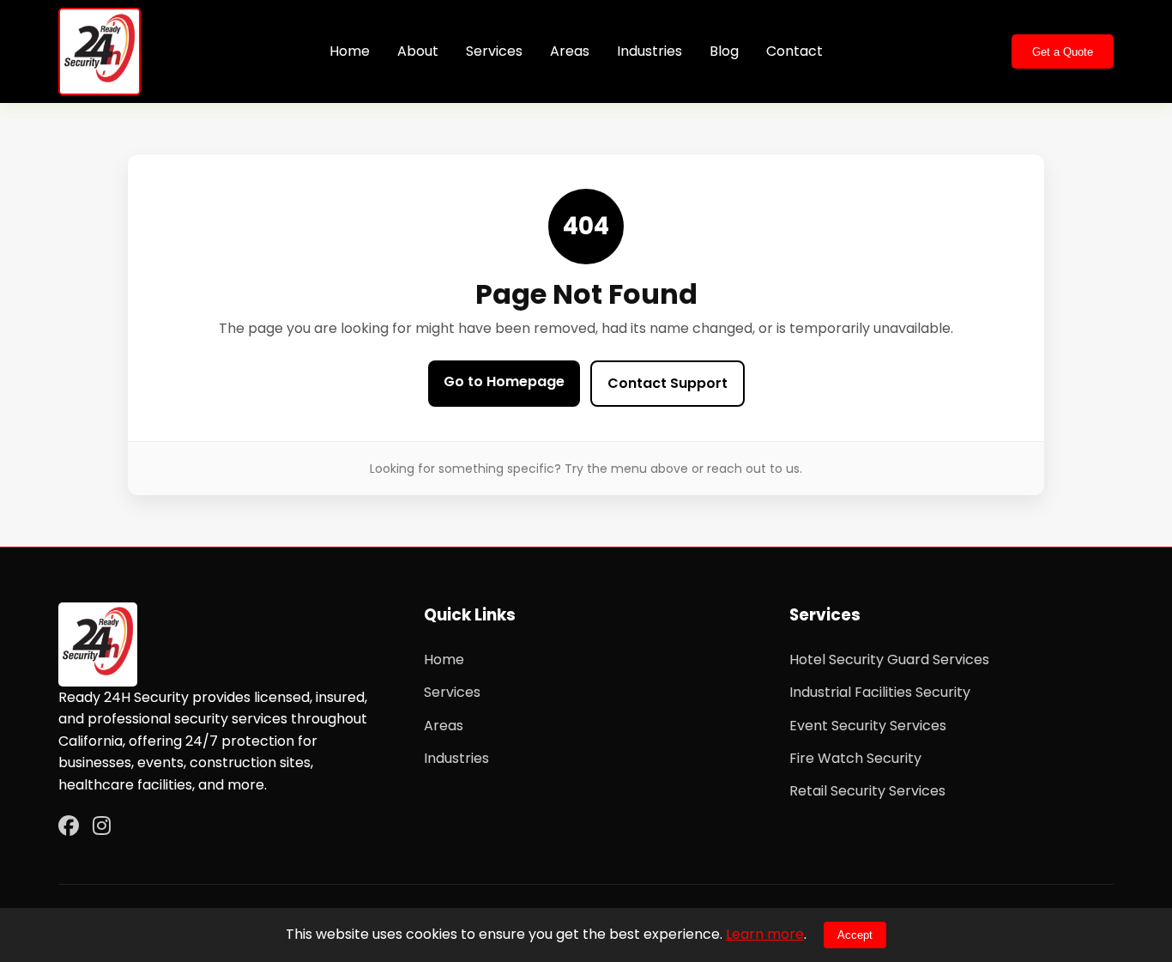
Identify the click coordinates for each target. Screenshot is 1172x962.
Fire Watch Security (855, 758)
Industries (649, 51)
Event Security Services (867, 725)
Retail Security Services (867, 791)
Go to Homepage (504, 381)
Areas (569, 51)
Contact (794, 51)
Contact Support (667, 383)
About (417, 51)
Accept (855, 935)
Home (349, 51)
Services (494, 51)
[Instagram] (102, 826)
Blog (724, 51)
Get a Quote (1062, 51)
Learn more (765, 934)
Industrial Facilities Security (879, 692)
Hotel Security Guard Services (889, 659)
